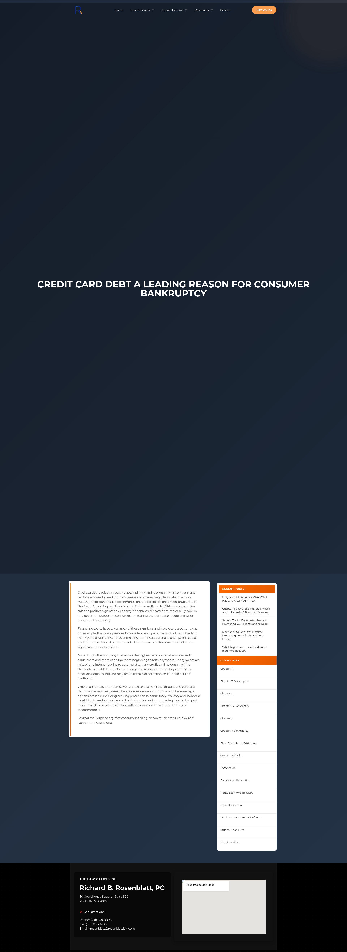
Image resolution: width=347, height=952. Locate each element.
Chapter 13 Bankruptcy (234, 706)
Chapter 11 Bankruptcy (234, 681)
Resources (202, 10)
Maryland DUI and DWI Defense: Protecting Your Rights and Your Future (243, 635)
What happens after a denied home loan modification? (244, 648)
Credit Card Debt (231, 755)
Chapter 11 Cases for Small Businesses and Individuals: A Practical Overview (246, 610)
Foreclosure (227, 768)
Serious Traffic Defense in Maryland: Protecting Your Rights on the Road (245, 622)
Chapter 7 (226, 718)
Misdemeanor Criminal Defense (240, 817)
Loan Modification (231, 805)
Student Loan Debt (232, 830)
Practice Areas (140, 10)
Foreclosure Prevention (235, 780)
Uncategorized (229, 842)
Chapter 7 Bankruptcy (234, 730)
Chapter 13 (227, 693)
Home (119, 10)
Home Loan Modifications (236, 792)
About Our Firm (172, 10)
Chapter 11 (226, 668)
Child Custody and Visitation (238, 743)
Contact (225, 10)
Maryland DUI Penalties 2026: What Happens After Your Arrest (244, 598)
